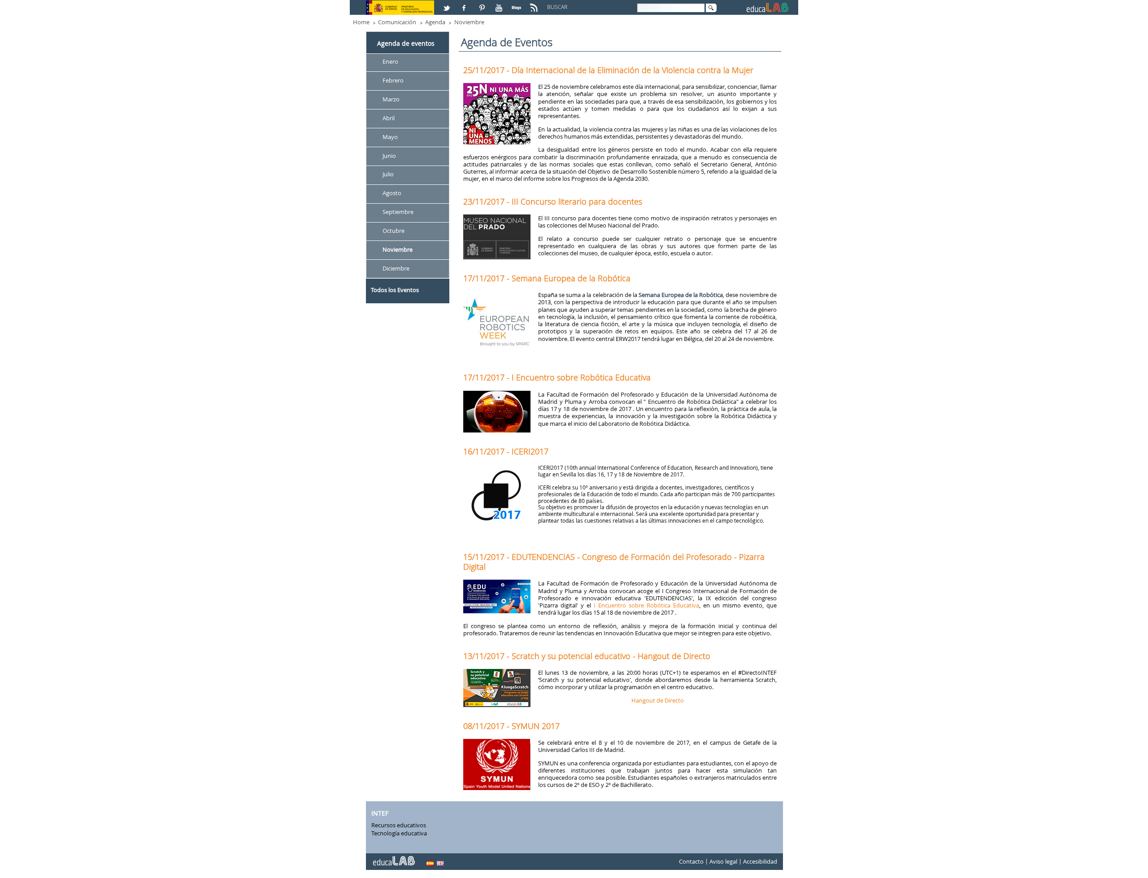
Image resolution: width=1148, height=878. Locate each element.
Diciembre (396, 268)
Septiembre (398, 212)
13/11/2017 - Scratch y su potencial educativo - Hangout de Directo (586, 656)
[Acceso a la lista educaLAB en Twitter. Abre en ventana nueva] (447, 4)
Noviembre (469, 22)
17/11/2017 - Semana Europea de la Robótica (547, 278)
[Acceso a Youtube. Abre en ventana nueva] (500, 4)
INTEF (379, 813)
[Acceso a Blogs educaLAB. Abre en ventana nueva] (517, 4)
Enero (390, 61)
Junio (389, 156)
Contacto (691, 861)
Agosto (392, 193)
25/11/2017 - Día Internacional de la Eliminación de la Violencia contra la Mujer (608, 70)
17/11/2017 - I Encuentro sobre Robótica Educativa (557, 377)
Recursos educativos (398, 825)
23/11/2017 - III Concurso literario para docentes (552, 201)
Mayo (390, 137)
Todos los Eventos (395, 290)
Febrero (393, 80)
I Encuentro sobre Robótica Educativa (646, 605)
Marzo (391, 99)
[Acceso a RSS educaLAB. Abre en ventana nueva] (535, 4)
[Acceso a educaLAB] (393, 857)
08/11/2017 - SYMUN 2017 (511, 726)
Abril (389, 118)
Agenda (435, 22)
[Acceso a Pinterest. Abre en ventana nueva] (482, 4)
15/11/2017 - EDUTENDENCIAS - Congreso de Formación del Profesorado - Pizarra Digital (614, 561)
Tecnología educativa (399, 833)
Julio (388, 174)
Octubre (393, 231)
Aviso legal (723, 861)
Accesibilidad (760, 861)
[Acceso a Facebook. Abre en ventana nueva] (465, 4)
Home (361, 22)
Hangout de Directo (657, 700)
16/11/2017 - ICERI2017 (505, 451)
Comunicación (397, 22)
